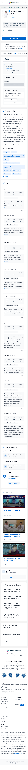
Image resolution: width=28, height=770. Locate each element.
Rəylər (15, 53)
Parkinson (6, 159)
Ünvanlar (4, 53)
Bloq (8, 654)
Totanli (7, 72)
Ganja (17, 7)
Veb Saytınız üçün (19, 702)
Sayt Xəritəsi (4, 721)
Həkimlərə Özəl (18, 699)
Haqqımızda (4, 713)
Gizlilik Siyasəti (4, 719)
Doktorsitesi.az (4, 726)
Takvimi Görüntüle (14, 84)
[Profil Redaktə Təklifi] (12, 15)
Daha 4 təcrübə (13, 483)
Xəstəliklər (3, 703)
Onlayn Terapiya (13, 654)
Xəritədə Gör (9, 68)
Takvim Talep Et (15, 38)
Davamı (6, 207)
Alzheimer (14, 152)
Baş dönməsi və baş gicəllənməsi (11, 163)
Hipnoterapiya (7, 173)
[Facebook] (10, 763)
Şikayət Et (22, 210)
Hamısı (5, 176)
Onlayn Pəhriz (22, 654)
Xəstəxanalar (4, 707)
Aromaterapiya (7, 170)
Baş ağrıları (6, 152)
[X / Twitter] (12, 763)
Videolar (3, 654)
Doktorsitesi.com (5, 728)
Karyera (19, 704)
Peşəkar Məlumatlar (22, 53)
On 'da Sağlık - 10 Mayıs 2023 (12, 510)
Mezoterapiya (16, 170)
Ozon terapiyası (17, 173)
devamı (13, 26)
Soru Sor (14, 34)
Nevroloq (11, 7)
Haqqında (10, 53)
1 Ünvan (10, 30)
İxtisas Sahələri (4, 701)
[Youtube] (17, 763)
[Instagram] (15, 763)
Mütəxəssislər (4, 699)
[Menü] (2, 2)
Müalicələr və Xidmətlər (6, 705)
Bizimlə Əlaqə (4, 716)
